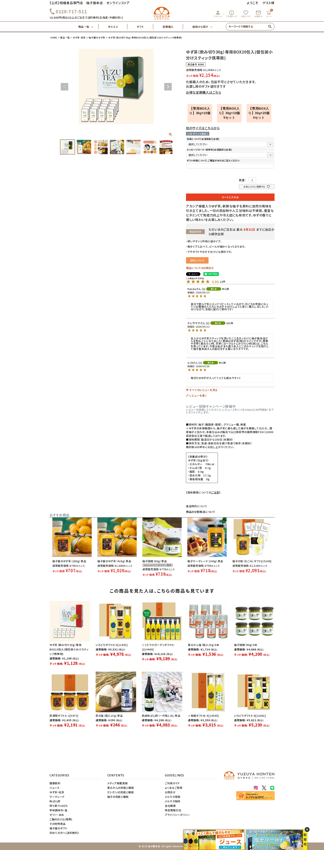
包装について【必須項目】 (203, 138)
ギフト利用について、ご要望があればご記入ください (213, 160)
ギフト (140, 27)
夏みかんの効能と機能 (120, 788)
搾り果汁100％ (59, 806)
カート (269, 13)
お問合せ (258, 14)
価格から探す (200, 27)
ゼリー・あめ (57, 815)
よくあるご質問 (173, 788)
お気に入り (246, 14)
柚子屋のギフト (59, 828)
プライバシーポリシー (177, 815)
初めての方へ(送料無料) (64, 833)
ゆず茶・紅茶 (79, 37)
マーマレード (57, 797)
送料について (197, 260)
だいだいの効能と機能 (120, 792)
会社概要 (170, 806)
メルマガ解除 (172, 801)
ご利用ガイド (231, 14)
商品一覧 (83, 27)
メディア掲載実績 (117, 783)
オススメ (113, 27)
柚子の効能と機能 (118, 797)
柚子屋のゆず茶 (97, 37)
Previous (64, 86)
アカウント (217, 14)
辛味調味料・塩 (59, 810)
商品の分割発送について (200, 512)
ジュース (55, 788)
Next (168, 86)
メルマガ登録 (172, 797)
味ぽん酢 (55, 801)
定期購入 (168, 27)
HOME (53, 37)
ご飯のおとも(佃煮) (61, 819)
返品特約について (196, 506)
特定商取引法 (173, 810)
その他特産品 (58, 824)
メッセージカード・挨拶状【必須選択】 (209, 149)
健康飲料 (55, 783)
